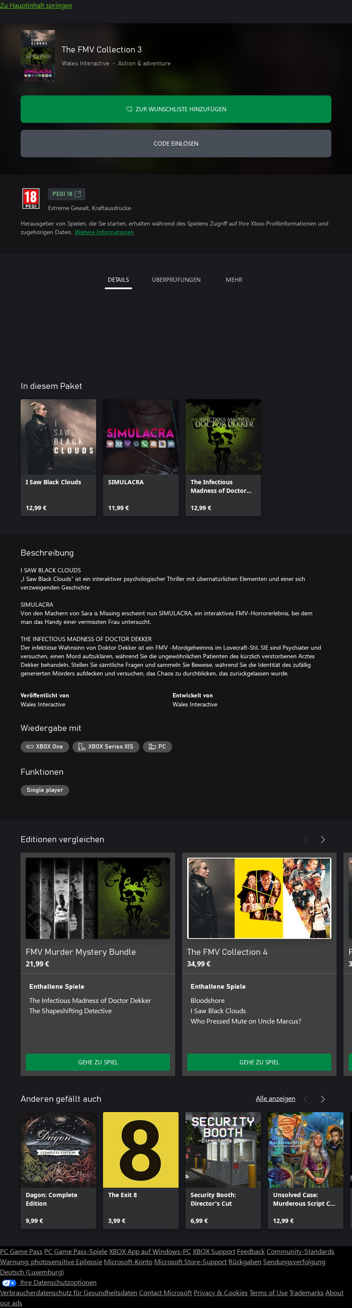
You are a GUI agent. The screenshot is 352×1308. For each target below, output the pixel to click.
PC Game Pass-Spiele (75, 1251)
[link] (58, 457)
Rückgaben (244, 1261)
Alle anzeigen (275, 1098)
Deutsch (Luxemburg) (32, 1271)
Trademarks (306, 1292)
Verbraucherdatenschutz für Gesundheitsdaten (68, 1292)
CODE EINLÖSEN (176, 143)
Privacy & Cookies (221, 1292)
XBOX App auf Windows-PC (150, 1251)
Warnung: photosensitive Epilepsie (51, 1261)
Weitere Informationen (104, 232)
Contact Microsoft (165, 1292)
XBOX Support (214, 1251)
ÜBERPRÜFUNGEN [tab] (176, 279)
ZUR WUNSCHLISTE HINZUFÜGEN (181, 109)
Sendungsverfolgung (294, 1261)
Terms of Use (268, 1292)
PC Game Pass (21, 1251)
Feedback (251, 1251)
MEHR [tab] (234, 279)
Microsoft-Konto (128, 1261)
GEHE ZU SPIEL (98, 1062)
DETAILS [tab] (118, 279)
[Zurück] (305, 840)
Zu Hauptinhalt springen (36, 4)
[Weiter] (322, 840)
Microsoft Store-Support (190, 1261)
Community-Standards (300, 1251)
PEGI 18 (62, 194)
